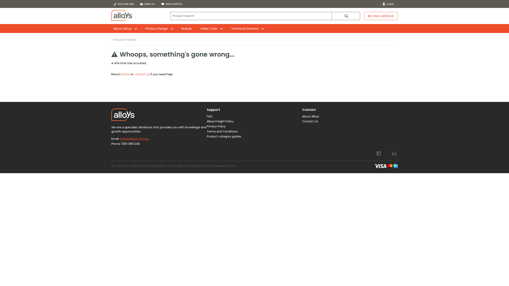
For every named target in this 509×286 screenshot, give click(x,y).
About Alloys (122, 28)
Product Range (157, 28)
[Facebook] (378, 154)
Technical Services (244, 28)
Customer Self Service (184, 166)
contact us (141, 74)
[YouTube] (386, 154)
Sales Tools (209, 28)
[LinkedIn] (394, 154)
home (125, 74)
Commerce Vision (223, 166)
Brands (187, 28)
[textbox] (251, 16)
